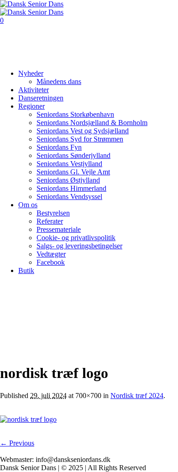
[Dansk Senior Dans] (31, 8)
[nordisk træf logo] (28, 419)
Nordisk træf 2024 (136, 395)
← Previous (17, 443)
